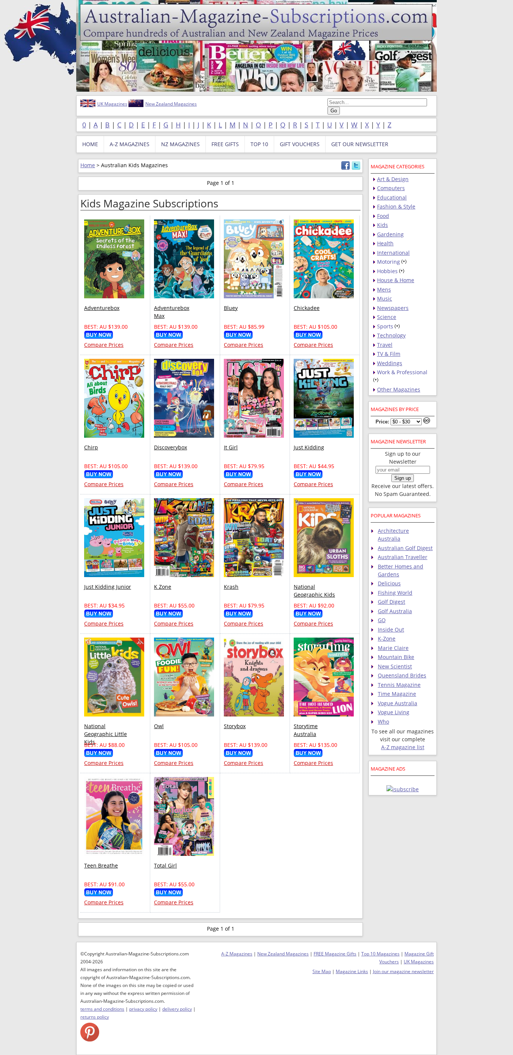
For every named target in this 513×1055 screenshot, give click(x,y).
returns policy (94, 1017)
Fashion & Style (396, 206)
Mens (384, 289)
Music (384, 298)
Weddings (389, 363)
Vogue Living (393, 712)
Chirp (91, 447)
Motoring (388, 261)
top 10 (259, 144)
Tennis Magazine (399, 684)
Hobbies (387, 271)
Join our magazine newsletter (403, 971)
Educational (392, 197)
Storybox (235, 726)
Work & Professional (402, 372)
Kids (382, 224)
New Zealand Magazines (171, 104)
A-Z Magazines (236, 954)
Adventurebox (101, 307)
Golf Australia (395, 611)
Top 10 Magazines (380, 954)
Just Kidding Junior (107, 586)
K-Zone (386, 638)
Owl (159, 726)
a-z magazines (129, 144)
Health (385, 243)
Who (383, 721)
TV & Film (388, 353)
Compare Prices (104, 344)
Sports (385, 326)
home (90, 144)
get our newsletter (359, 144)
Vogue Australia (397, 703)
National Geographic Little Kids (105, 733)
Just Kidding (309, 447)
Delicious (389, 583)
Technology (391, 335)
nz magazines (180, 144)
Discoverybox (170, 447)
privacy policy (143, 1009)
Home (87, 165)
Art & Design (393, 179)
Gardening (390, 234)
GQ (382, 620)
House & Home (395, 280)
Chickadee (307, 307)
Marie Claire (393, 647)
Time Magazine (397, 693)
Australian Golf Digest (405, 548)
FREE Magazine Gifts (335, 954)
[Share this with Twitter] (356, 168)
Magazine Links (352, 971)
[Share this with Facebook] (345, 168)
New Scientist (395, 666)
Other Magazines (398, 389)
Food (383, 215)
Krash (231, 586)
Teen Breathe (101, 865)
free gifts (225, 144)
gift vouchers (300, 144)
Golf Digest (391, 601)
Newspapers (393, 307)
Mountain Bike (396, 657)
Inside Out (391, 629)
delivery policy (177, 1009)
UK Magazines (112, 104)
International (393, 252)
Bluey (231, 307)
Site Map (321, 971)
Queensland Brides (402, 675)
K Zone (162, 586)
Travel (384, 344)
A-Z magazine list (402, 747)
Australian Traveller (402, 557)
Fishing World (395, 592)
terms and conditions (102, 1009)
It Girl (231, 447)
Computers (391, 188)
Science (386, 316)
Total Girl (165, 865)
